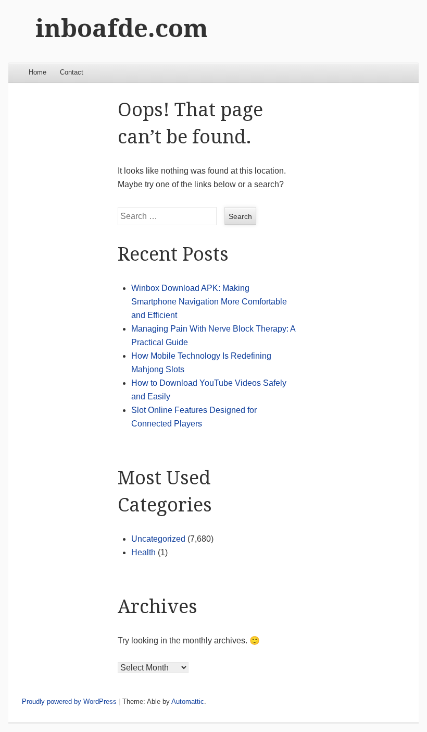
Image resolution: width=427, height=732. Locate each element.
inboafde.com (121, 28)
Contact (71, 72)
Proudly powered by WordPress (69, 701)
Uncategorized (158, 538)
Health (143, 552)
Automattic (187, 701)
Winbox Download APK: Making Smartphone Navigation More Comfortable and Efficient (209, 302)
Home (37, 72)
